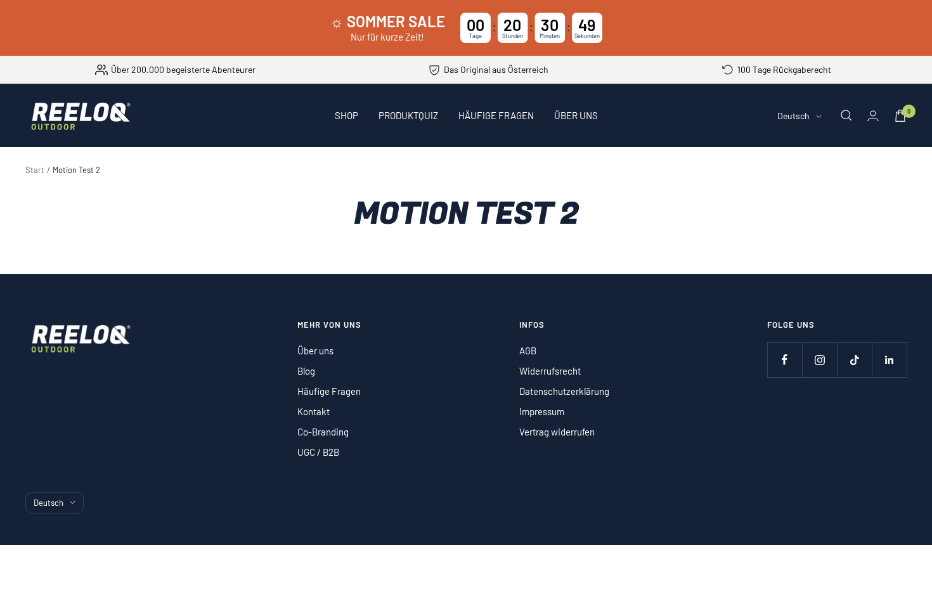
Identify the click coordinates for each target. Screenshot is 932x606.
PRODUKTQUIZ (408, 115)
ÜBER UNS (576, 115)
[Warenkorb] (900, 116)
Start (34, 170)
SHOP (346, 115)
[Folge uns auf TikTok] (854, 359)
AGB (527, 350)
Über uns (315, 350)
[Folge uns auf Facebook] (784, 359)
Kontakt (313, 411)
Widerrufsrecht (550, 371)
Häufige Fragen (329, 391)
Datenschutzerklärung (564, 391)
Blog (306, 371)
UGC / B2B (318, 452)
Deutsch (793, 115)
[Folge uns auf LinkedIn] (889, 359)
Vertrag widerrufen (557, 431)
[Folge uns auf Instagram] (819, 359)
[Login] (873, 115)
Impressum (541, 411)
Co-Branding (323, 431)
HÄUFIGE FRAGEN (496, 115)
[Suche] (846, 115)
